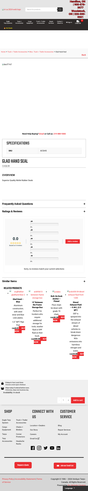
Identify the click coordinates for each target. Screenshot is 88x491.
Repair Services (64, 430)
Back (84, 55)
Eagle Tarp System (6, 421)
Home (3, 52)
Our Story (34, 430)
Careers (33, 434)
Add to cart (78, 400)
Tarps (4, 434)
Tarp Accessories (7, 439)
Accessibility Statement (25, 479)
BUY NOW (20, 329)
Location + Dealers (37, 425)
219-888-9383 (60, 134)
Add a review (73, 241)
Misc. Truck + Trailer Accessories (41, 52)
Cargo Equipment (6, 428)
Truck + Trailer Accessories (17, 52)
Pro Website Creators (77, 485)
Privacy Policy (8, 479)
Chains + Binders (19, 428)
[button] (44, 203)
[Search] (60, 9)
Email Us (34, 438)
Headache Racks (20, 442)
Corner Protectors (20, 435)
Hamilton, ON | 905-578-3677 (77, 4)
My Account (63, 434)
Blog (60, 425)
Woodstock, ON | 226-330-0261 (77, 14)
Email (41, 134)
